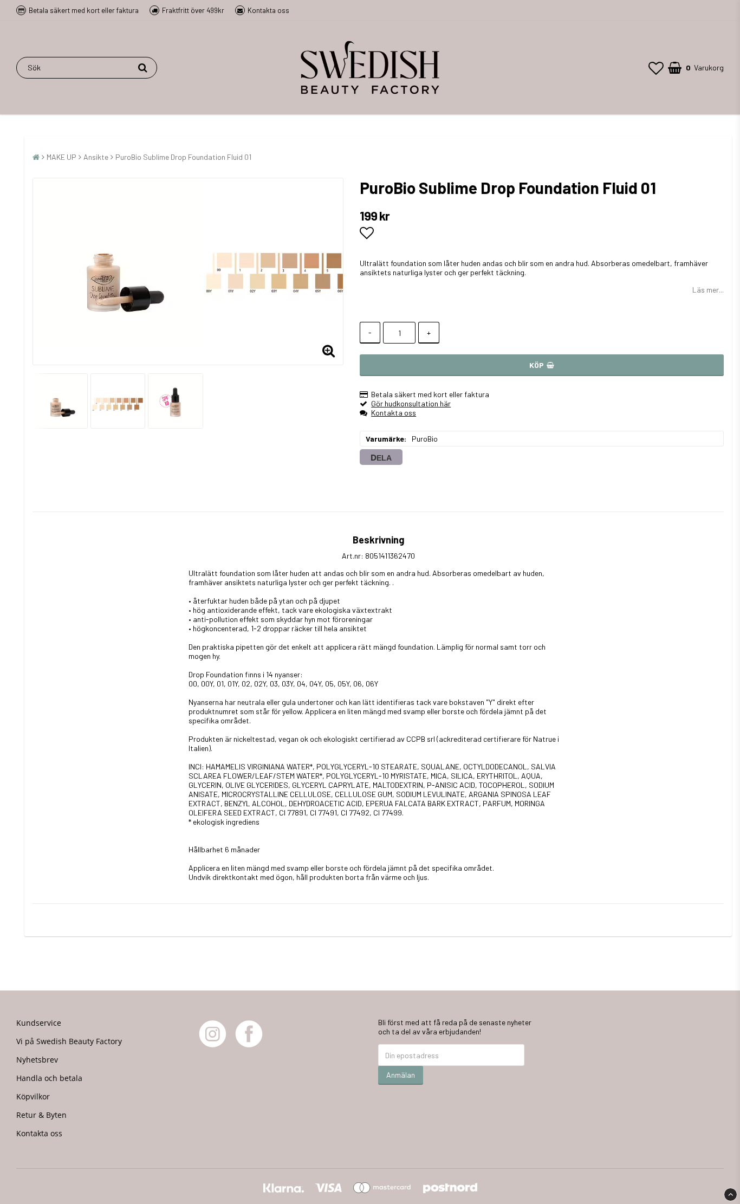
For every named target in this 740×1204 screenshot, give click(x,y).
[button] (656, 67)
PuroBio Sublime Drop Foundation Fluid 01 (183, 156)
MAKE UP (61, 156)
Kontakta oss (268, 10)
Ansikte (95, 156)
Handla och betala (49, 1078)
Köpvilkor (33, 1096)
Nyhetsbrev (37, 1059)
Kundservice (38, 1023)
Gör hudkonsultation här (411, 403)
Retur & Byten (41, 1115)
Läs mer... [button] (708, 289)
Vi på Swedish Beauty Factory (69, 1041)
